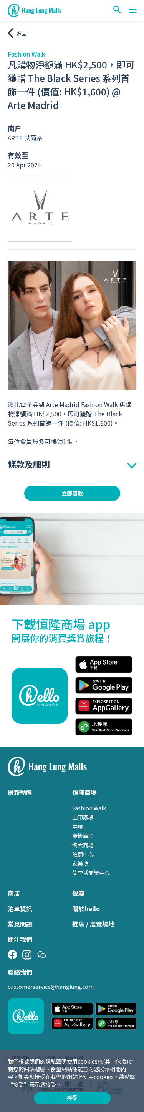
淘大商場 (83, 845)
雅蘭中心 (83, 854)
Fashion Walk (89, 808)
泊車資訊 (20, 908)
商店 (14, 893)
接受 (72, 1098)
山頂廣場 (83, 817)
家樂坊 (80, 863)
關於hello (86, 908)
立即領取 (72, 493)
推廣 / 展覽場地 (93, 923)
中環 (77, 826)
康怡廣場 (83, 836)
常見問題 (20, 923)
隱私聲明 (56, 1061)
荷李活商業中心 (91, 873)
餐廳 (78, 893)
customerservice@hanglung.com (51, 986)
